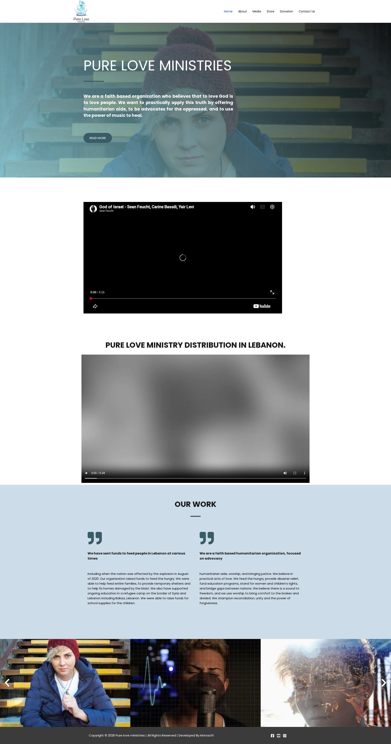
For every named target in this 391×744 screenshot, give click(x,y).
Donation (286, 11)
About (242, 11)
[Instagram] (285, 735)
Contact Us (307, 11)
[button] (7, 683)
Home (228, 11)
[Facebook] (272, 735)
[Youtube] (278, 735)
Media (257, 11)
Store (270, 11)
